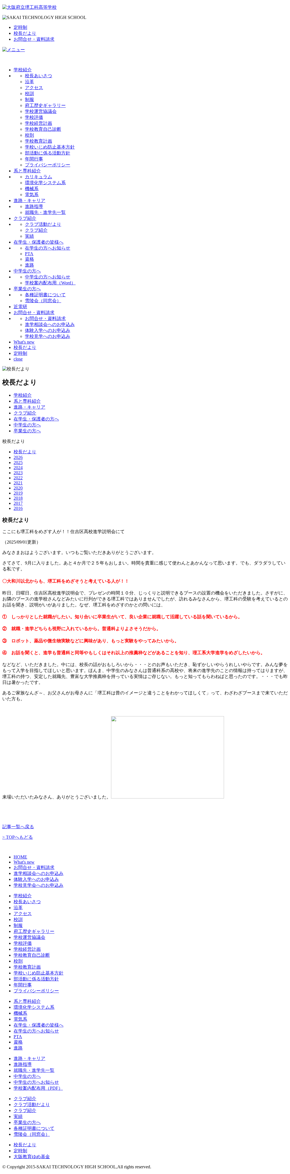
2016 (18, 508)
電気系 (32, 194)
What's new (24, 342)
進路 (29, 265)
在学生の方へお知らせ (47, 248)
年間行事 (34, 158)
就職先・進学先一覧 (45, 212)
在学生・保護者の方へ (36, 419)
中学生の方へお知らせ (47, 276)
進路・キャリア (29, 200)
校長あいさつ (38, 75)
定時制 (20, 27)
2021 (18, 482)
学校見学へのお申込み (47, 336)
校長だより (25, 33)
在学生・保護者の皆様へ (38, 242)
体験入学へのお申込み (47, 330)
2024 (18, 467)
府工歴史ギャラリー (45, 105)
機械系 (32, 188)
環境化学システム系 (45, 182)
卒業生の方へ (27, 288)
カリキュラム (38, 176)
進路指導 (34, 206)
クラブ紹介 (25, 218)
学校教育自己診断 (43, 129)
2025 (18, 462)
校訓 (29, 93)
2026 (18, 457)
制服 (29, 99)
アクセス (34, 87)
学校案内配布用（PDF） (38, 1088)
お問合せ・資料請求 (34, 39)
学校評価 (34, 117)
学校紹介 (23, 69)
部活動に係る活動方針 (47, 153)
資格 (29, 259)
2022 (18, 477)
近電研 (20, 306)
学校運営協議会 (41, 111)
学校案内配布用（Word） (50, 282)
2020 (18, 488)
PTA (29, 253)
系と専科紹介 (27, 170)
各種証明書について (45, 294)
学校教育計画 (38, 141)
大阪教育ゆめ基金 (32, 1156)
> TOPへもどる (17, 837)
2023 (18, 472)
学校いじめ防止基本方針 (50, 147)
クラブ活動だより (43, 224)
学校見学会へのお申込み (38, 885)
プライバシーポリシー (47, 164)
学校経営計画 (38, 123)
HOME (20, 857)
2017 (18, 503)
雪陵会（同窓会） (43, 300)
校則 (29, 135)
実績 (29, 236)
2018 (18, 498)
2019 (18, 493)
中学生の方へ (27, 271)
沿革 (29, 81)
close (18, 359)
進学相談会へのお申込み (50, 324)
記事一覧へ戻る (18, 826)
